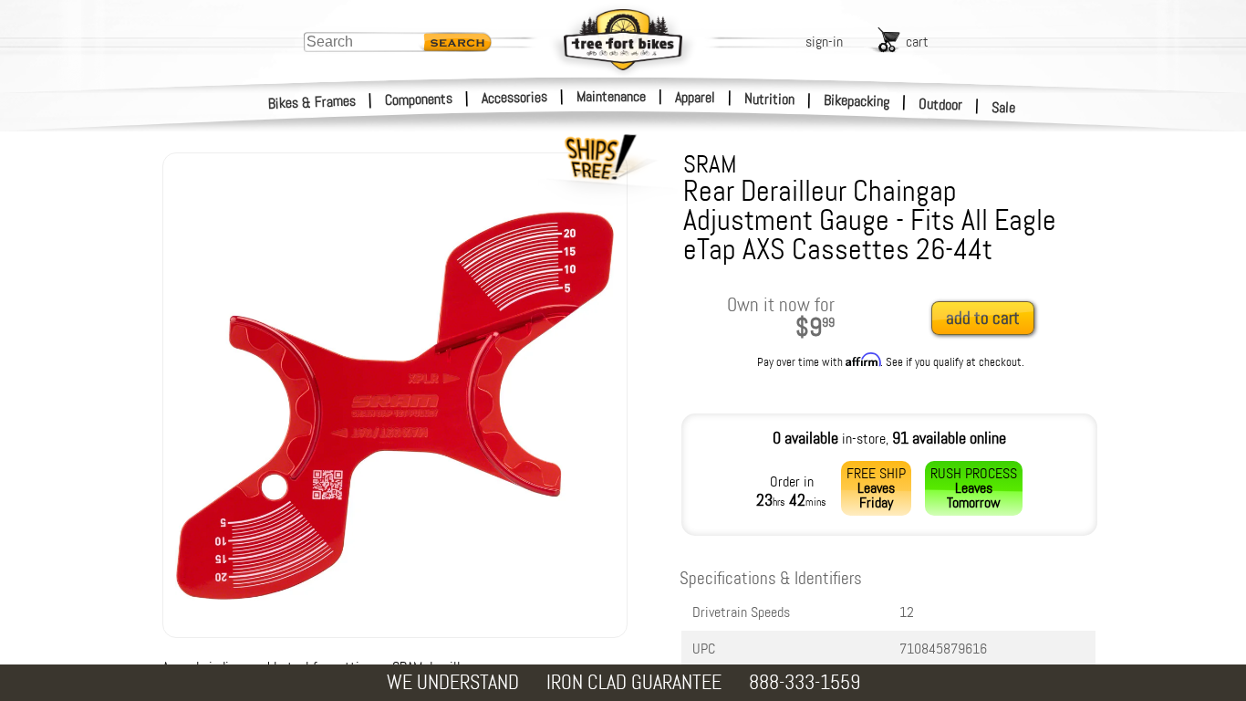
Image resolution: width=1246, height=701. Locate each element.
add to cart (983, 318)
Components (419, 99)
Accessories (514, 97)
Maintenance (611, 96)
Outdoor (941, 104)
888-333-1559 (804, 682)
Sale (1004, 107)
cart (917, 41)
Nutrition (769, 99)
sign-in (824, 41)
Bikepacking (857, 100)
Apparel (695, 97)
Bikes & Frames (312, 102)
